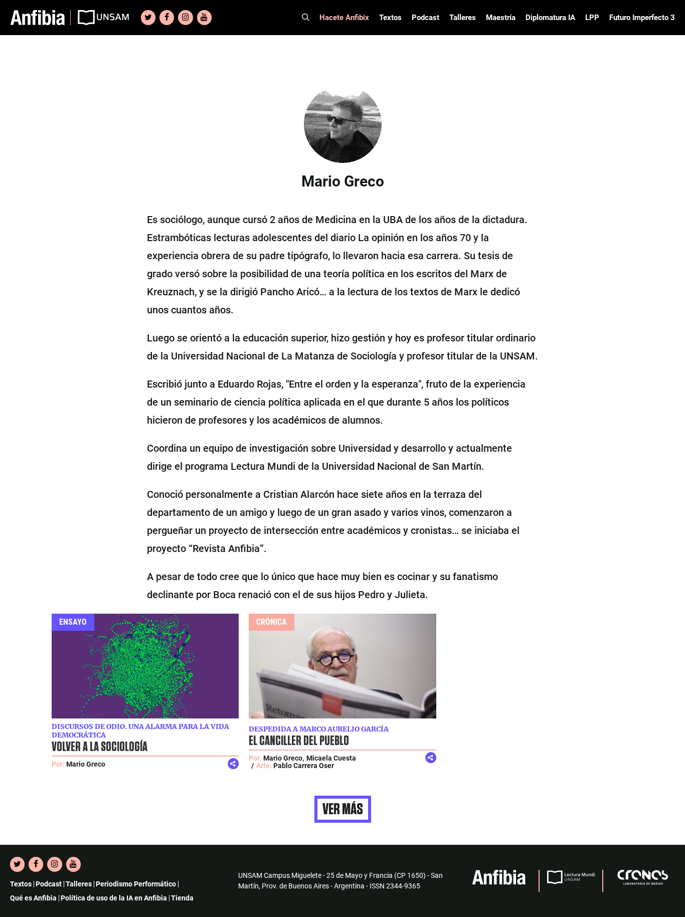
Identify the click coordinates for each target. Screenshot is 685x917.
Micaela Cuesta (331, 758)
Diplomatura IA (550, 17)
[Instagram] (185, 17)
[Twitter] (148, 17)
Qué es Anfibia (33, 898)
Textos (390, 17)
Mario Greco (85, 764)
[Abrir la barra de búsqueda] (305, 17)
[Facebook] (166, 17)
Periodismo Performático (136, 884)
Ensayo (73, 622)
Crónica (271, 622)
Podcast (425, 17)
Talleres (462, 17)
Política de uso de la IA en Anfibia (114, 898)
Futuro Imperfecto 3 (642, 17)
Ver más (342, 809)
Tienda (182, 898)
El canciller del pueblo (299, 741)
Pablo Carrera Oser (303, 766)
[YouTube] (204, 17)
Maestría (501, 17)
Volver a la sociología (99, 747)
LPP (592, 17)
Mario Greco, (283, 758)
